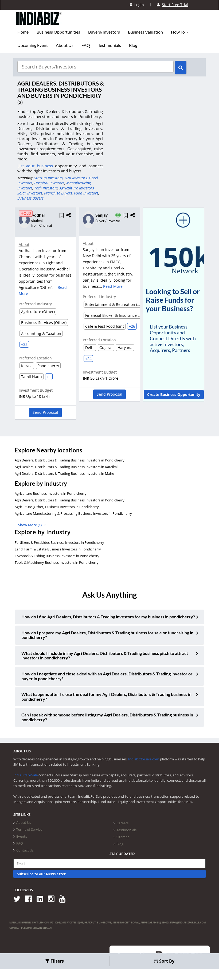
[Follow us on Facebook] (30, 898)
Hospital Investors (49, 182)
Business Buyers (30, 198)
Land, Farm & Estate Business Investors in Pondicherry (58, 549)
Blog (133, 45)
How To (178, 32)
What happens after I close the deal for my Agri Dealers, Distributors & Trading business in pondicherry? (106, 697)
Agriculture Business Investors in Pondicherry (51, 493)
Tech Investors (46, 187)
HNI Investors (76, 177)
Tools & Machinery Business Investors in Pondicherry (57, 562)
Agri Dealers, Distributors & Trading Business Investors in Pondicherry (69, 460)
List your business (36, 165)
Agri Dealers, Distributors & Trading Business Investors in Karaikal (66, 466)
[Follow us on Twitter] (18, 898)
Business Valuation (145, 32)
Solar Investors (29, 193)
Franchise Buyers (58, 193)
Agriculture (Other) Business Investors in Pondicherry (57, 506)
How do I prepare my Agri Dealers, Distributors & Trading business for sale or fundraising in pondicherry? (107, 635)
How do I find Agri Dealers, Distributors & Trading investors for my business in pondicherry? (108, 616)
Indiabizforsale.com (143, 759)
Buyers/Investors (104, 32)
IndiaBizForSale (25, 775)
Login (138, 4)
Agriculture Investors (77, 187)
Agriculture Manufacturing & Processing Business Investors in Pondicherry (73, 513)
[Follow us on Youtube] (64, 898)
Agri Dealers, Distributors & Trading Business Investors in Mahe (64, 473)
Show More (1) (30, 524)
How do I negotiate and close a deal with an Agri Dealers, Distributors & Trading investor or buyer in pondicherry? (107, 676)
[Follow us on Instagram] (53, 898)
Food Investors (86, 193)
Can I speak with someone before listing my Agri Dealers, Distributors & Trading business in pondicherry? (107, 717)
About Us (64, 45)
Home (23, 32)
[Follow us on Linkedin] (42, 898)
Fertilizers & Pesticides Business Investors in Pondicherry (59, 542)
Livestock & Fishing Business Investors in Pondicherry (57, 555)
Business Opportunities (58, 32)
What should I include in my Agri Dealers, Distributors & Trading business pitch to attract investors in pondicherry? (104, 655)
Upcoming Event (32, 45)
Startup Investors (48, 177)
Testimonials (109, 45)
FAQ (85, 45)
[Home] (39, 23)
